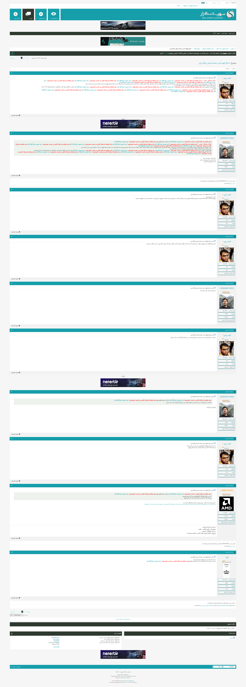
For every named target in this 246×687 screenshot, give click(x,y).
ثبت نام (165, 53)
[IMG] (57, 640)
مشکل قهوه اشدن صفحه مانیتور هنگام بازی (214, 63)
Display (227, 68)
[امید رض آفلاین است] (226, 98)
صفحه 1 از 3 (26, 58)
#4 (11, 236)
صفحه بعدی (120, 619)
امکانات (233, 68)
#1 (11, 73)
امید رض (232, 183)
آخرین (13, 58)
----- (215, 534)
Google (231, 638)
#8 (11, 438)
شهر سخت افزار (16, 667)
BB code (56, 637)
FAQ (214, 33)
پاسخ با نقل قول (14, 115)
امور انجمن (224, 33)
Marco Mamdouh (129, 681)
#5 (11, 283)
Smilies (57, 639)
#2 (11, 133)
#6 (11, 330)
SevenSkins (127, 677)
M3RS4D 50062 (224, 605)
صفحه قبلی (126, 619)
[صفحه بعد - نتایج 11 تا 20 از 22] (16, 58)
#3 (11, 189)
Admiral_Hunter (210, 605)
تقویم (218, 33)
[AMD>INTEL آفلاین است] (226, 510)
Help (178, 6)
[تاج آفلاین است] (226, 577)
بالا (11, 615)
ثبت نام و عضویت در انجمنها (190, 6)
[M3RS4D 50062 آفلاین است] (226, 158)
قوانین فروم (56, 646)
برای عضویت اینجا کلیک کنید (166, 80)
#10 (12, 552)
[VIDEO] (57, 642)
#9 (11, 485)
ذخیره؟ (233, 2)
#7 (11, 391)
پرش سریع (231, 33)
